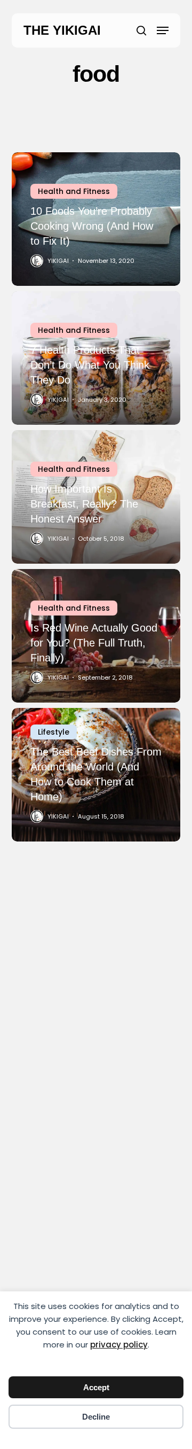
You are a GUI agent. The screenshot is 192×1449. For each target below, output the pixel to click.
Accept (96, 1387)
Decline (96, 1416)
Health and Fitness (74, 191)
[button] (163, 30)
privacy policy (119, 1344)
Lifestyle (53, 732)
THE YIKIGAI (62, 30)
